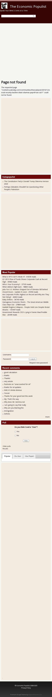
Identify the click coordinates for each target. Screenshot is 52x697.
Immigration (9, 411)
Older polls (7, 446)
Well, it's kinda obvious (13, 390)
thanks (6, 375)
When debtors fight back (12, 287)
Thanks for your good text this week (18, 396)
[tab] (7, 456)
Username (7, 354)
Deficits (7, 414)
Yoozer (7, 393)
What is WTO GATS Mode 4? (13, 277)
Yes (18, 431)
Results (5, 449)
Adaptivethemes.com (35, 694)
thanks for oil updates (12, 387)
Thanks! (7, 378)
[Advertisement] (26, 50)
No (18, 435)
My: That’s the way (11, 399)
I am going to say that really (15, 405)
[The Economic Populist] (4, 8)
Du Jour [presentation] (18, 456)
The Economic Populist (28, 6)
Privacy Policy (26, 688)
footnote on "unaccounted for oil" (17, 384)
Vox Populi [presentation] (29, 456)
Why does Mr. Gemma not (14, 402)
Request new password (38, 363)
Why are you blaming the (14, 408)
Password (7, 359)
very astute (8, 381)
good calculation (10, 372)
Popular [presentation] (7, 456)
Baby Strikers (7, 299)
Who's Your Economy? (11, 284)
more (47, 417)
